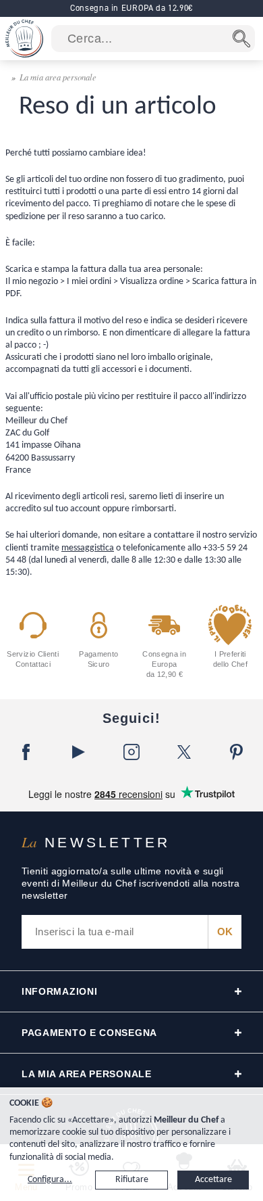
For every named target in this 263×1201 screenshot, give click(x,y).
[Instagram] (131, 752)
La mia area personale (58, 77)
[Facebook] (26, 752)
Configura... (50, 1180)
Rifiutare (131, 1180)
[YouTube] (79, 752)
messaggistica (87, 548)
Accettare (213, 1180)
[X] (184, 752)
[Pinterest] (236, 752)
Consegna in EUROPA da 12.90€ (131, 8)
